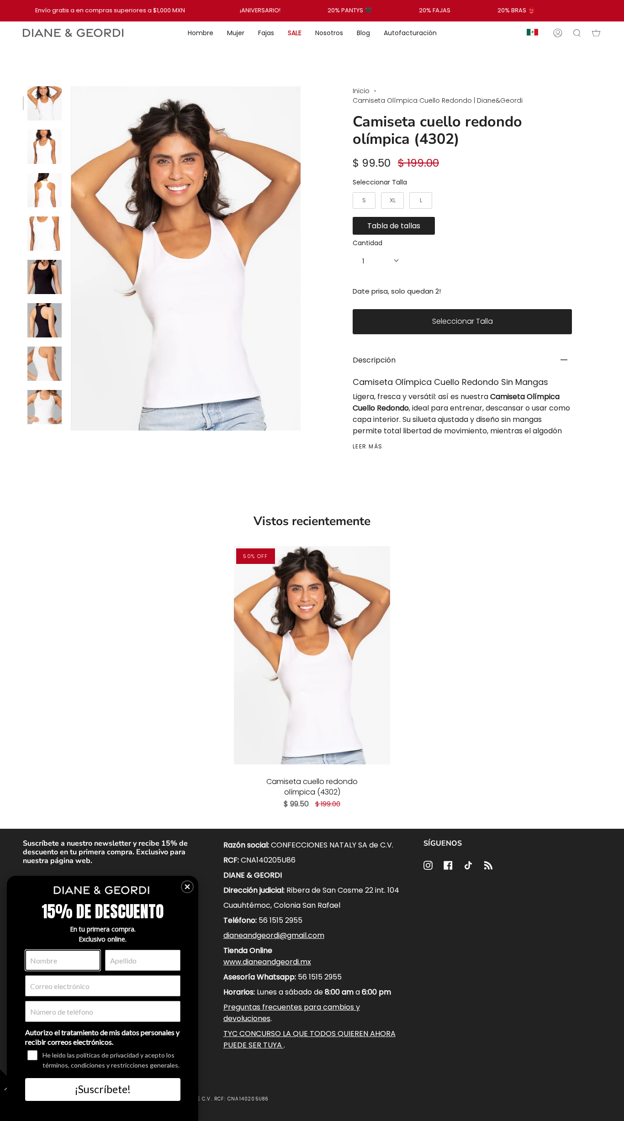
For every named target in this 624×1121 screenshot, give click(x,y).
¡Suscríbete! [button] (103, 1089)
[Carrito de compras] (596, 33)
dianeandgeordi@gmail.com (273, 935)
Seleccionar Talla (380, 182)
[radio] (364, 200)
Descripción (374, 360)
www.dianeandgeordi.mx (267, 962)
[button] (187, 886)
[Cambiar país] (532, 33)
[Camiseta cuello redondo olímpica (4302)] (312, 655)
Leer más (368, 446)
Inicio (361, 90)
